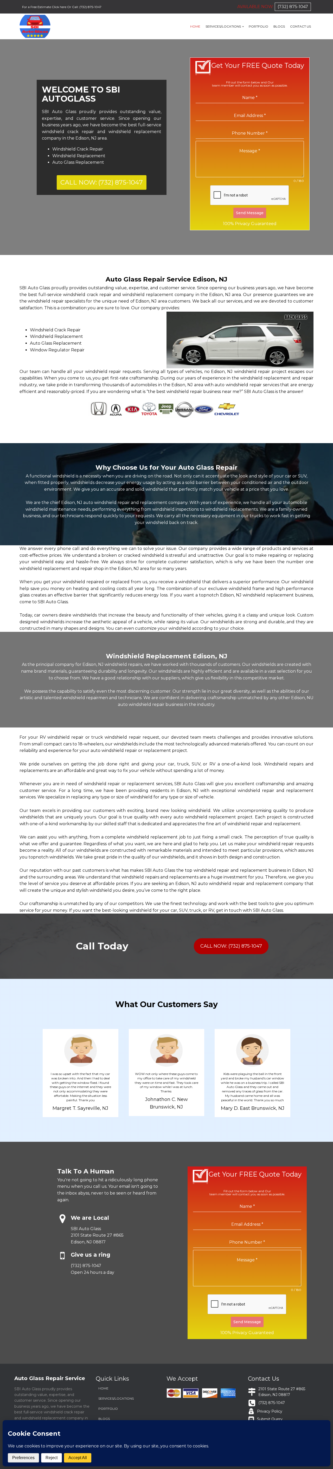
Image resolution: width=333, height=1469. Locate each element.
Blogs (279, 26)
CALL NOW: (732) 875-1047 (101, 182)
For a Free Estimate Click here (44, 7)
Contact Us (300, 26)
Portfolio (258, 26)
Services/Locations (223, 26)
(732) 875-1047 (90, 7)
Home (195, 26)
